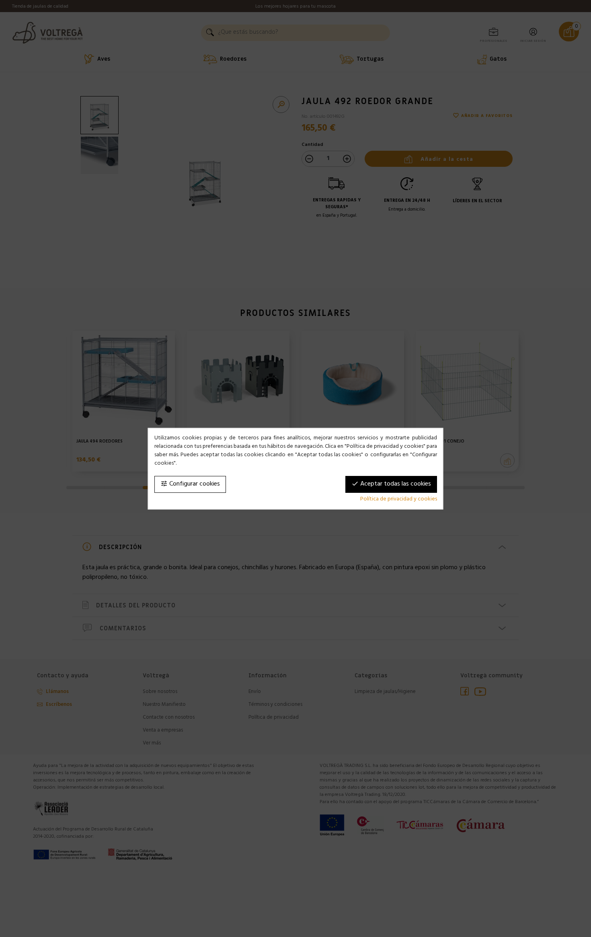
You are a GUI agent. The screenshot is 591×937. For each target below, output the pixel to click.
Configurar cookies (190, 484)
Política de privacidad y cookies (398, 499)
